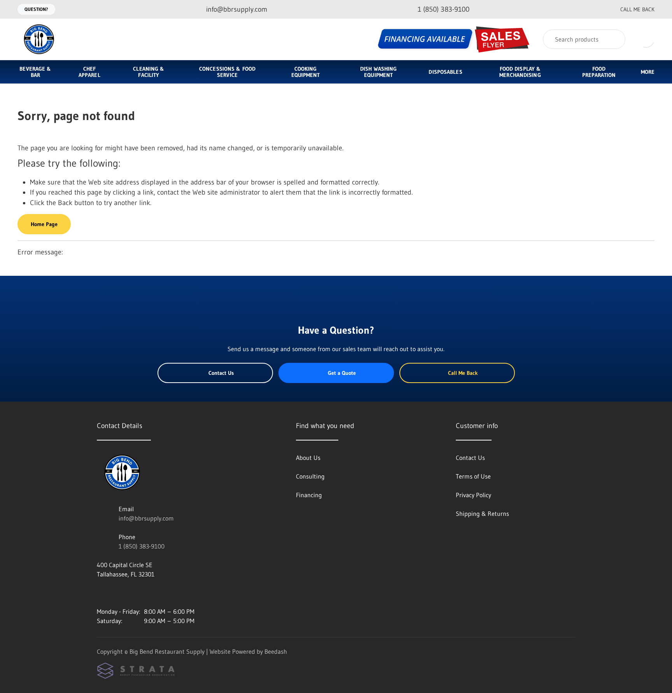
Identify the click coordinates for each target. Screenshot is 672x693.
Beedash (275, 651)
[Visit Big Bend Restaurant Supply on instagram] (100, 593)
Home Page (44, 224)
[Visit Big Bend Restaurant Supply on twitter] (133, 593)
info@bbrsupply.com (146, 518)
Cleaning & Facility (148, 71)
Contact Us (221, 372)
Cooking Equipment (305, 71)
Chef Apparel (89, 71)
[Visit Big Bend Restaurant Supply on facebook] (116, 593)
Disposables (445, 71)
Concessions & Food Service (227, 71)
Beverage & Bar (35, 71)
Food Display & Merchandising (520, 71)
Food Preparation (599, 71)
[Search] (614, 39)
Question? (36, 9)
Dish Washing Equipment (378, 71)
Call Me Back (637, 9)
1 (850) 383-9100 (141, 546)
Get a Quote (342, 372)
